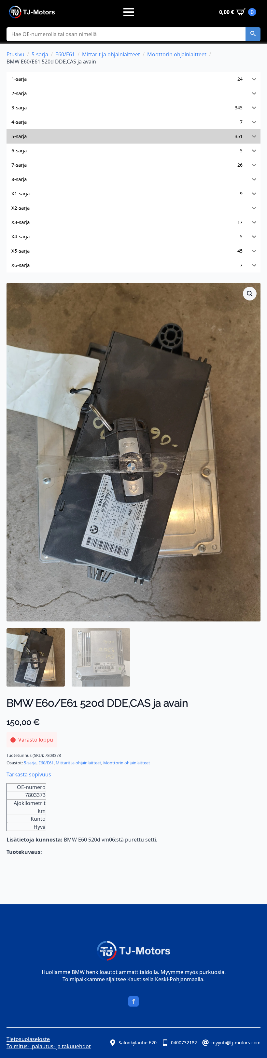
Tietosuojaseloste (28, 1039)
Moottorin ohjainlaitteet (176, 54)
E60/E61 (65, 54)
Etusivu (15, 54)
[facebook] (133, 1001)
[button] (253, 34)
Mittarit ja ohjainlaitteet (111, 54)
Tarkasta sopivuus (29, 774)
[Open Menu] (128, 12)
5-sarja (40, 54)
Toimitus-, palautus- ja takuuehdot (49, 1046)
